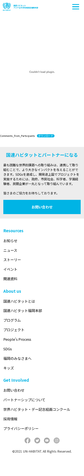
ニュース (10, 250)
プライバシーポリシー (20, 428)
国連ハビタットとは (19, 301)
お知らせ (10, 240)
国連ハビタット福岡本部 (22, 310)
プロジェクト (13, 329)
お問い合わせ (42, 206)
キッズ (8, 367)
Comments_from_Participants (17, 136)
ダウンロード (45, 135)
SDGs (7, 348)
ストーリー (12, 259)
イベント (10, 269)
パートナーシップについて (24, 399)
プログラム (12, 320)
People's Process (17, 339)
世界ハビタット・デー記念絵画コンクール (36, 409)
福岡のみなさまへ (17, 358)
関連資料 (10, 278)
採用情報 (10, 418)
